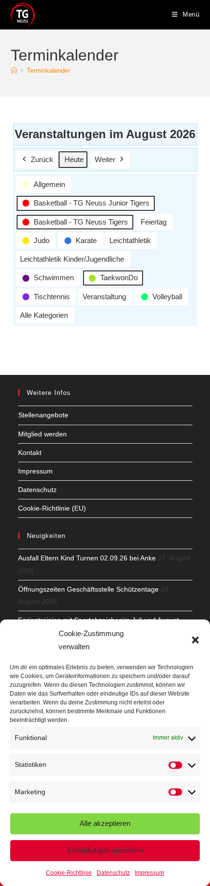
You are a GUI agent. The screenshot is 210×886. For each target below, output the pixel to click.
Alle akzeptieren (105, 823)
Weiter (105, 159)
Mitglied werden (42, 434)
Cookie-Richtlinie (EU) (52, 508)
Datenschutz (113, 872)
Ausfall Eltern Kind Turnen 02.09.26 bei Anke (87, 558)
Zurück (42, 159)
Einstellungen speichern (105, 850)
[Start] (14, 70)
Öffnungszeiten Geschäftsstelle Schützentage (88, 589)
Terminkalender (48, 70)
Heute (74, 159)
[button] (195, 640)
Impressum (149, 872)
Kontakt (30, 452)
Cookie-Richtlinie (69, 872)
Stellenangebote (43, 415)
